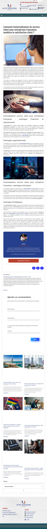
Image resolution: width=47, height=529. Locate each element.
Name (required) (10, 309)
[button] (2, 15)
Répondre (5, 290)
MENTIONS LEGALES (6, 510)
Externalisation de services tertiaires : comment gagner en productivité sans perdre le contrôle (13, 467)
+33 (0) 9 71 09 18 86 (30, 514)
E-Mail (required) (11, 318)
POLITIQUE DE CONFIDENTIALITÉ (8, 512)
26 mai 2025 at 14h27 (26, 276)
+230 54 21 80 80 (34, 9)
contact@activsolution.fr (31, 512)
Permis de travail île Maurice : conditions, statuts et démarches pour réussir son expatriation (12, 426)
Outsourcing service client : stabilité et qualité (12, 276)
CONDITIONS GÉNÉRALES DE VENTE (9, 514)
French (36, 0)
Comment (9, 331)
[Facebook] (25, 519)
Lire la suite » (5, 392)
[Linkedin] (28, 519)
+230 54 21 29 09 (32, 5)
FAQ (3, 516)
